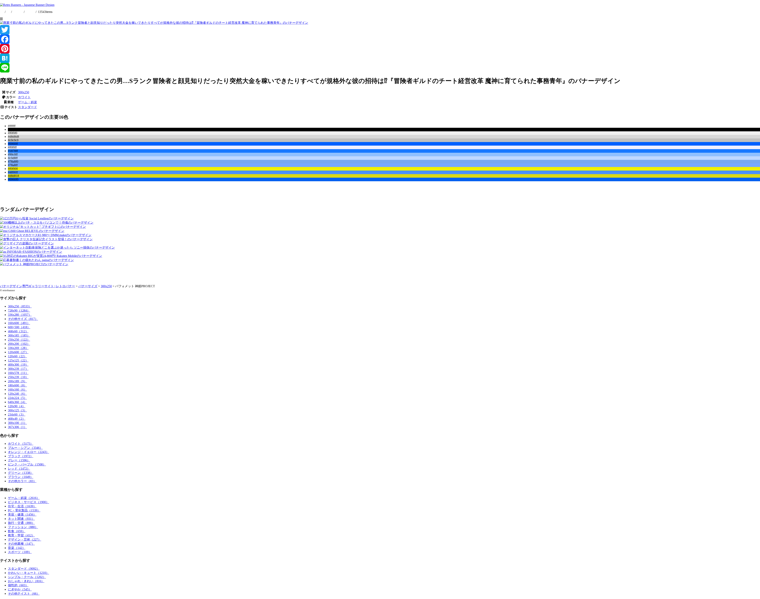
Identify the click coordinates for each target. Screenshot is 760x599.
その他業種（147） (21, 543)
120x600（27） (18, 352)
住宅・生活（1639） (22, 506)
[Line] (380, 67)
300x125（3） (17, 410)
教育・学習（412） (21, 535)
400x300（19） (18, 364)
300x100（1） (17, 422)
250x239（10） (18, 377)
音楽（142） (16, 547)
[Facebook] (380, 39)
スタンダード (27, 107)
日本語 (30, 11)
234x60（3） (16, 414)
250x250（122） (19, 339)
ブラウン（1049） (20, 477)
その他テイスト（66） (24, 593)
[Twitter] (380, 29)
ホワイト (24, 97)
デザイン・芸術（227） (24, 539)
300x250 (23, 92)
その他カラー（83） (22, 481)
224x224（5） (17, 398)
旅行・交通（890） (21, 523)
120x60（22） (17, 356)
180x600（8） (17, 385)
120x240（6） (17, 393)
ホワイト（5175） (20, 443)
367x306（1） (17, 427)
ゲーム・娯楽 (27, 102)
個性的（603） (18, 585)
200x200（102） (19, 343)
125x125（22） (18, 360)
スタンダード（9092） (24, 568)
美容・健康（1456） (22, 514)
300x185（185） (19, 335)
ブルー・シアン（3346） (25, 447)
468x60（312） (18, 331)
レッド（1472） (19, 468)
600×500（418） (19, 327)
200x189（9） (17, 381)
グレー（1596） (19, 460)
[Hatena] (380, 58)
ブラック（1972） (20, 456)
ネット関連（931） (21, 518)
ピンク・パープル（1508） (27, 464)
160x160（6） (17, 389)
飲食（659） (16, 531)
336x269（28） (18, 348)
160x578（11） (18, 373)
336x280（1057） (20, 314)
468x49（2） (16, 418)
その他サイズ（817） (23, 318)
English (18, 11)
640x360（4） (17, 402)
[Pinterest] (380, 48)
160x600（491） (19, 323)
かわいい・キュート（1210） (28, 572)
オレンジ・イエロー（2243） (28, 452)
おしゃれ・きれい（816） (26, 581)
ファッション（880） (23, 527)
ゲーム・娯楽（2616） (24, 498)
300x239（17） (18, 368)
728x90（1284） (19, 310)
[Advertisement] (119, 193)
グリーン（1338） (20, 472)
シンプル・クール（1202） (27, 577)
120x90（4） (16, 406)
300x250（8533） (20, 306)
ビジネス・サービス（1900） (28, 502)
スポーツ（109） (20, 552)
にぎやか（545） (20, 589)
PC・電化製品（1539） (24, 510)
